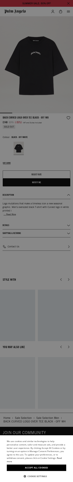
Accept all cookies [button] (36, 467)
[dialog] (36, 458)
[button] (36, 476)
